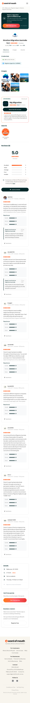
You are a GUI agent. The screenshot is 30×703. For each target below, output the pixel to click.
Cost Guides (15, 653)
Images (15, 50)
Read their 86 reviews (15, 109)
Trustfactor (8, 243)
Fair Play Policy (20, 687)
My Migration (16, 102)
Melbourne (7, 8)
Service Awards (8, 659)
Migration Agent (15, 8)
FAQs (25, 650)
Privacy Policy (15, 690)
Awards (23, 50)
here (14, 183)
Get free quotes (11, 25)
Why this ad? (24, 98)
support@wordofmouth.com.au (15, 674)
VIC (3, 8)
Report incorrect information (13, 584)
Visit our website (10, 576)
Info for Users (19, 650)
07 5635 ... (11, 572)
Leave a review (16, 189)
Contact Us (21, 671)
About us (6, 50)
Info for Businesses (13, 661)
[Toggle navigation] (27, 3)
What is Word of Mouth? (9, 650)
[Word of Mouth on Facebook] (17, 680)
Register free (15, 623)
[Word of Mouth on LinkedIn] (12, 680)
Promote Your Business (20, 659)
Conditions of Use (10, 687)
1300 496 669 (15, 667)
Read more (6, 215)
